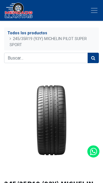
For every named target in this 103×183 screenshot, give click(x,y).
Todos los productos (27, 33)
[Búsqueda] (93, 58)
